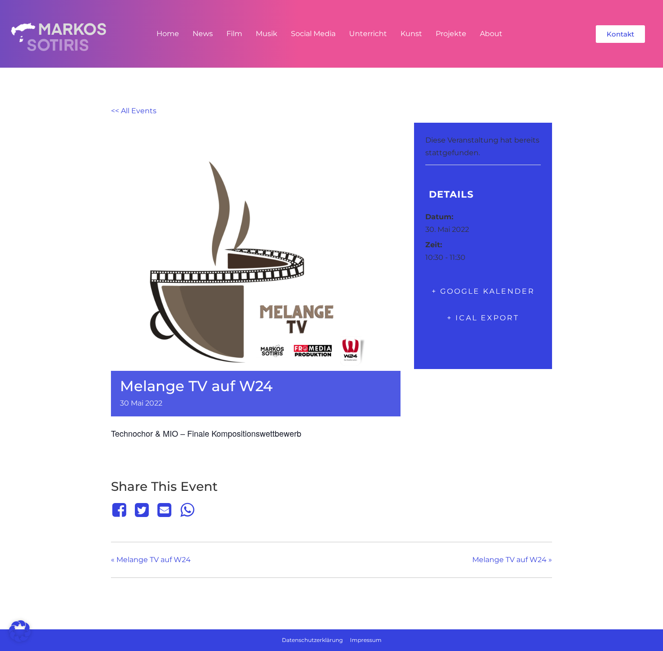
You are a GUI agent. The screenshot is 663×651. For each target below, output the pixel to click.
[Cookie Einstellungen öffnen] (20, 639)
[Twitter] (141, 510)
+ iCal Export (483, 318)
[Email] (164, 510)
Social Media (313, 33)
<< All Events (134, 110)
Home (168, 33)
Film (234, 33)
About (491, 33)
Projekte (451, 33)
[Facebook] (120, 510)
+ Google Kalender (483, 291)
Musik (266, 33)
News (203, 33)
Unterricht (368, 33)
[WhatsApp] (187, 510)
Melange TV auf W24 (151, 559)
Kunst (411, 33)
